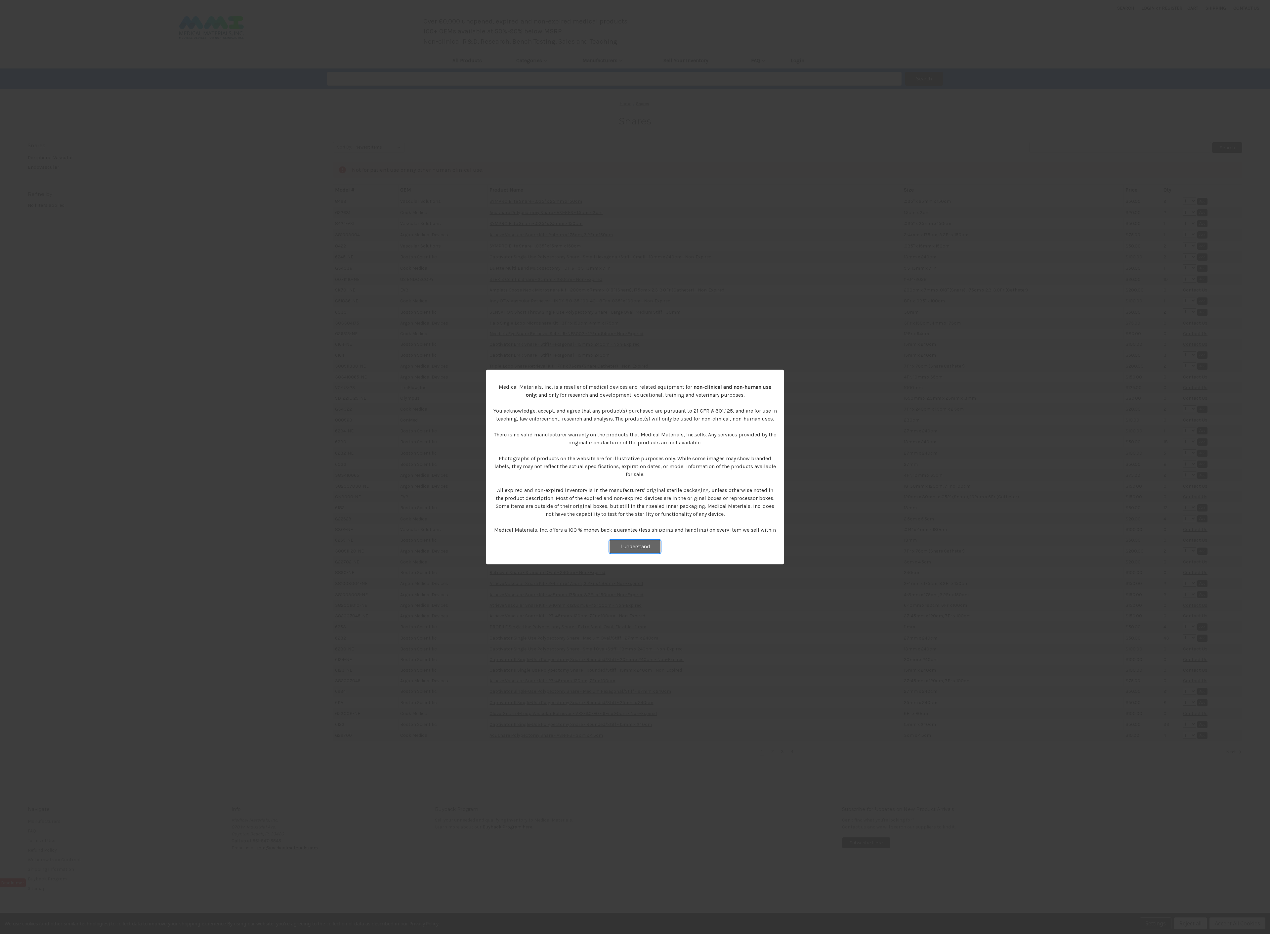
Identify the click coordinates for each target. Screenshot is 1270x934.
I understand (635, 547)
